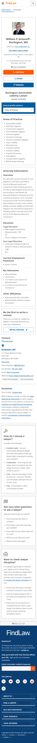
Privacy (12, 735)
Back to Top (19, 624)
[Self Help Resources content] (33, 709)
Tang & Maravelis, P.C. (8, 11)
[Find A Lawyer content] (33, 703)
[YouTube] (11, 681)
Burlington (17, 9)
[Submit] (33, 668)
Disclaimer (21, 735)
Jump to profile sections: (13, 105)
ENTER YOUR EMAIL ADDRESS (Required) (16, 664)
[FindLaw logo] (12, 3)
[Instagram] (25, 681)
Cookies (6, 737)
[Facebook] (4, 681)
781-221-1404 (17, 369)
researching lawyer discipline (17, 580)
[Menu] (3, 3)
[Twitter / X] (18, 681)
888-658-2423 (19, 365)
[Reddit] (32, 681)
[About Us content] (33, 696)
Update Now (17, 392)
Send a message (13, 372)
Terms (4, 735)
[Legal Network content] (33, 723)
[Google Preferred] (4, 689)
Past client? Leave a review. (18, 51)
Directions (6, 362)
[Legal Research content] (33, 716)
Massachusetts (6, 9)
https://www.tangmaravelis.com (21, 376)
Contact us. (25, 650)
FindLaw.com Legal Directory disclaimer (17, 404)
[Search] (33, 3)
